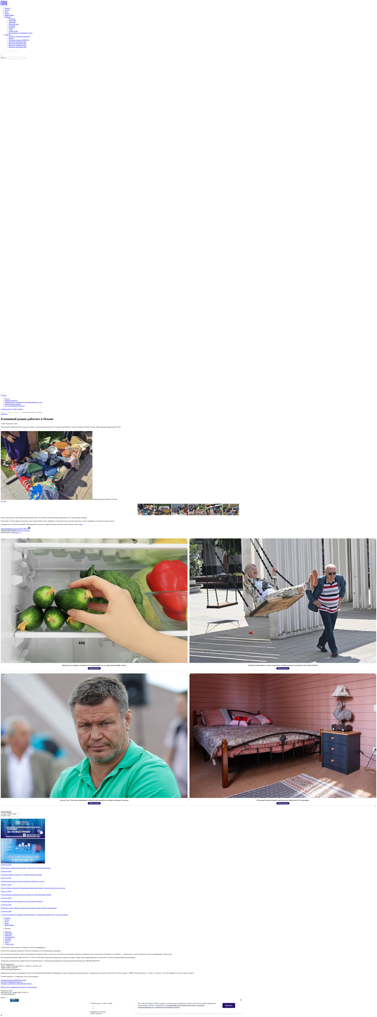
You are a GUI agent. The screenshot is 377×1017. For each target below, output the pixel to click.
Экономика (12, 20)
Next (5, 501)
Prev (2, 501)
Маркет (11, 38)
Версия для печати (23, 530)
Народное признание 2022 (17, 47)
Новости (8, 8)
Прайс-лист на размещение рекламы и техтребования (19, 987)
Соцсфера (12, 26)
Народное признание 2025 (17, 42)
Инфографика (9, 15)
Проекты (8, 35)
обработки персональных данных (167, 1007)
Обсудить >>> (16, 532)
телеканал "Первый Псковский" (19, 36)
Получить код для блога (9, 530)
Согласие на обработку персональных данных (16, 983)
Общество (12, 22)
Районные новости (11, 400)
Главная (3, 412)
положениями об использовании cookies (181, 1005)
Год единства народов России (15, 406)
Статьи (7, 10)
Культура (12, 27)
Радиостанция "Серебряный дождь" (21, 33)
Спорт (11, 29)
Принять (229, 1005)
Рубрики (8, 17)
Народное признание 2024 (17, 43)
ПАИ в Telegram (6, 812)
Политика (12, 19)
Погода (7, 399)
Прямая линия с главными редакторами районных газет (23, 402)
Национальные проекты (13, 404)
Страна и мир (13, 31)
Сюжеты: (4, 395)
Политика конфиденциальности (11, 982)
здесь (80, 524)
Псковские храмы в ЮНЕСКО (19, 40)
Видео (7, 13)
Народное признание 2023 (17, 45)
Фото (6, 12)
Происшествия (14, 24)
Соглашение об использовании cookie (13, 980)
